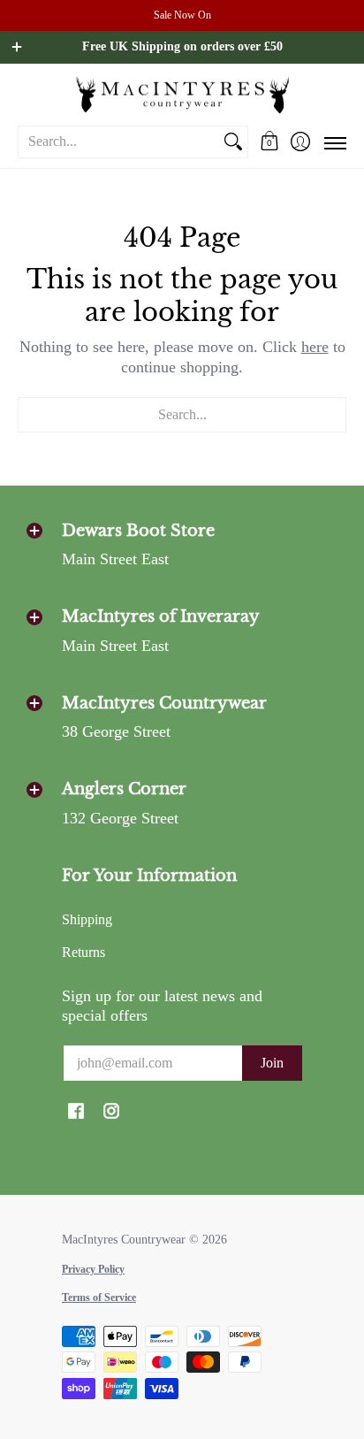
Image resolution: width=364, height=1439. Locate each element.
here (315, 347)
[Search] (233, 141)
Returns (83, 952)
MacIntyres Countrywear (124, 1239)
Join (272, 1062)
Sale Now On (182, 15)
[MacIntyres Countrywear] (182, 94)
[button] (269, 141)
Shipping (87, 919)
